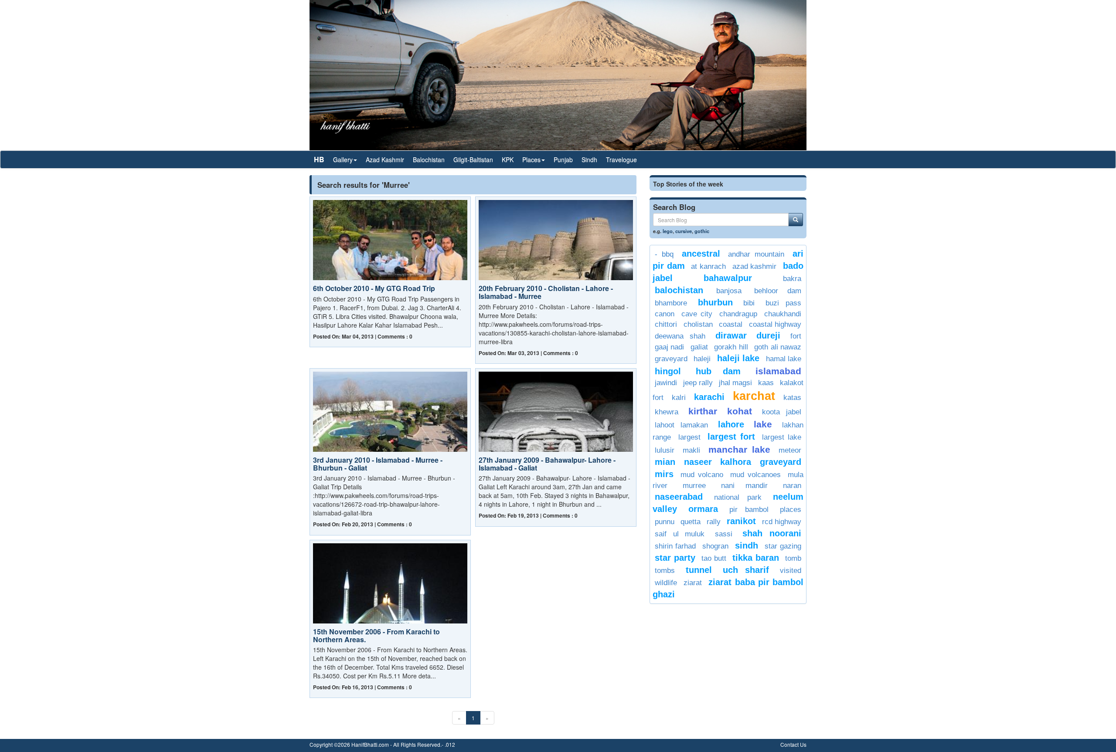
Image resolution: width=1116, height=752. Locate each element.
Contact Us (793, 744)
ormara (703, 509)
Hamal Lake (783, 359)
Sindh (589, 159)
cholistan (698, 324)
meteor (790, 450)
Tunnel (699, 570)
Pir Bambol (749, 509)
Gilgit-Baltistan (473, 159)
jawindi (666, 383)
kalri (679, 397)
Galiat (699, 347)
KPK (508, 159)
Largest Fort (731, 436)
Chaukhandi (782, 314)
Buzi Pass (784, 303)
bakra (792, 278)
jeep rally (698, 383)
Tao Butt (713, 558)
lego (668, 230)
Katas (792, 397)
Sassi (723, 534)
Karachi (709, 397)
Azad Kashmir (385, 159)
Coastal (730, 324)
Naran (792, 485)
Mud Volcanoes (755, 475)
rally (714, 522)
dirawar (731, 335)
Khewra (666, 412)
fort (795, 336)
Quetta (690, 522)
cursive (683, 230)
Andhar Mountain (756, 254)
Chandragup (738, 314)
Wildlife (666, 583)
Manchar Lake (739, 449)
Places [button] (531, 159)
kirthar (702, 411)
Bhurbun (715, 302)
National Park (737, 497)
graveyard (671, 359)
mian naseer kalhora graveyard (728, 462)
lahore (731, 424)
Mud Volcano (701, 475)
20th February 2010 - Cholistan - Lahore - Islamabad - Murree (546, 292)
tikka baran (755, 557)
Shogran (715, 546)
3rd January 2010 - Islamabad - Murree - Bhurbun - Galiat (377, 464)
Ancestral (701, 253)
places (790, 509)
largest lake (781, 437)
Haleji (702, 359)
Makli (691, 450)
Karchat (754, 396)
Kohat (739, 411)
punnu (664, 522)
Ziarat (693, 583)
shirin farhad (675, 546)
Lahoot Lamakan (681, 425)
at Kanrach (708, 266)
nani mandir (744, 485)
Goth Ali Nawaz (777, 347)
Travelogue (621, 159)
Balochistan (429, 159)
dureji (768, 335)
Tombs (665, 570)
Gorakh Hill (731, 347)
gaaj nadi (669, 347)
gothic (701, 230)
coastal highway (775, 324)
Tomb (793, 558)
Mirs (664, 474)
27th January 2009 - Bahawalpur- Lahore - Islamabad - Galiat (547, 464)
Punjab (563, 159)
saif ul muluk (679, 534)
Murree (694, 485)
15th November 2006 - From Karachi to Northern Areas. (376, 635)
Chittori (666, 324)
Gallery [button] (343, 159)
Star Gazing (783, 546)
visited (790, 570)
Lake (763, 424)
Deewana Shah (680, 336)
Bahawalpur (728, 278)
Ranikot (741, 521)
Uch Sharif (746, 570)
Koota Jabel (781, 412)
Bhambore (671, 303)
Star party (675, 557)
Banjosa (729, 291)
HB (319, 159)
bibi (749, 303)
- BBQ (664, 254)
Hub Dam (718, 371)
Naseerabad (679, 496)
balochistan (679, 290)
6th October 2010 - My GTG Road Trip (374, 288)
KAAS (766, 383)
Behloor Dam (777, 291)
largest (689, 437)
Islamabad (778, 371)
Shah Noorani (771, 533)
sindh (746, 545)
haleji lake (738, 358)
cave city (696, 314)
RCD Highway (781, 522)
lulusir (664, 450)
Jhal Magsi (735, 383)
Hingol (668, 371)
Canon (664, 314)
